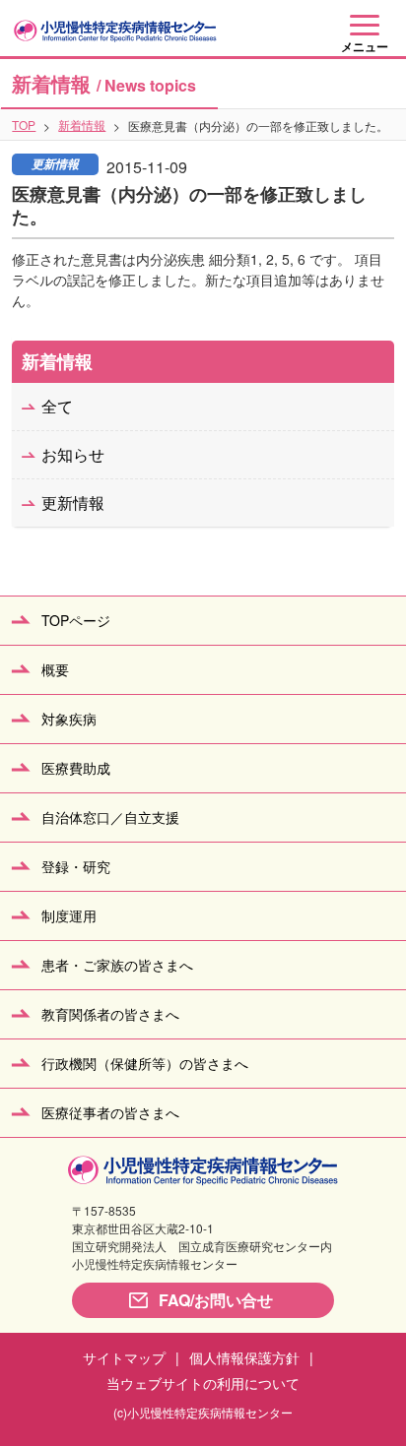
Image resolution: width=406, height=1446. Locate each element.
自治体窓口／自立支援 (110, 817)
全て (57, 406)
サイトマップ (124, 1357)
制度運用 (69, 915)
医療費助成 (75, 768)
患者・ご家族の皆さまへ (117, 964)
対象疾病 (69, 718)
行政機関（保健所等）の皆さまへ (144, 1063)
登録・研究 (75, 866)
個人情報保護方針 (244, 1357)
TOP (23, 124)
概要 (55, 669)
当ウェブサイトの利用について (203, 1383)
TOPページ (75, 620)
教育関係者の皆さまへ (110, 1014)
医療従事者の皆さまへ (110, 1112)
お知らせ (72, 454)
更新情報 (72, 502)
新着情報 (81, 124)
